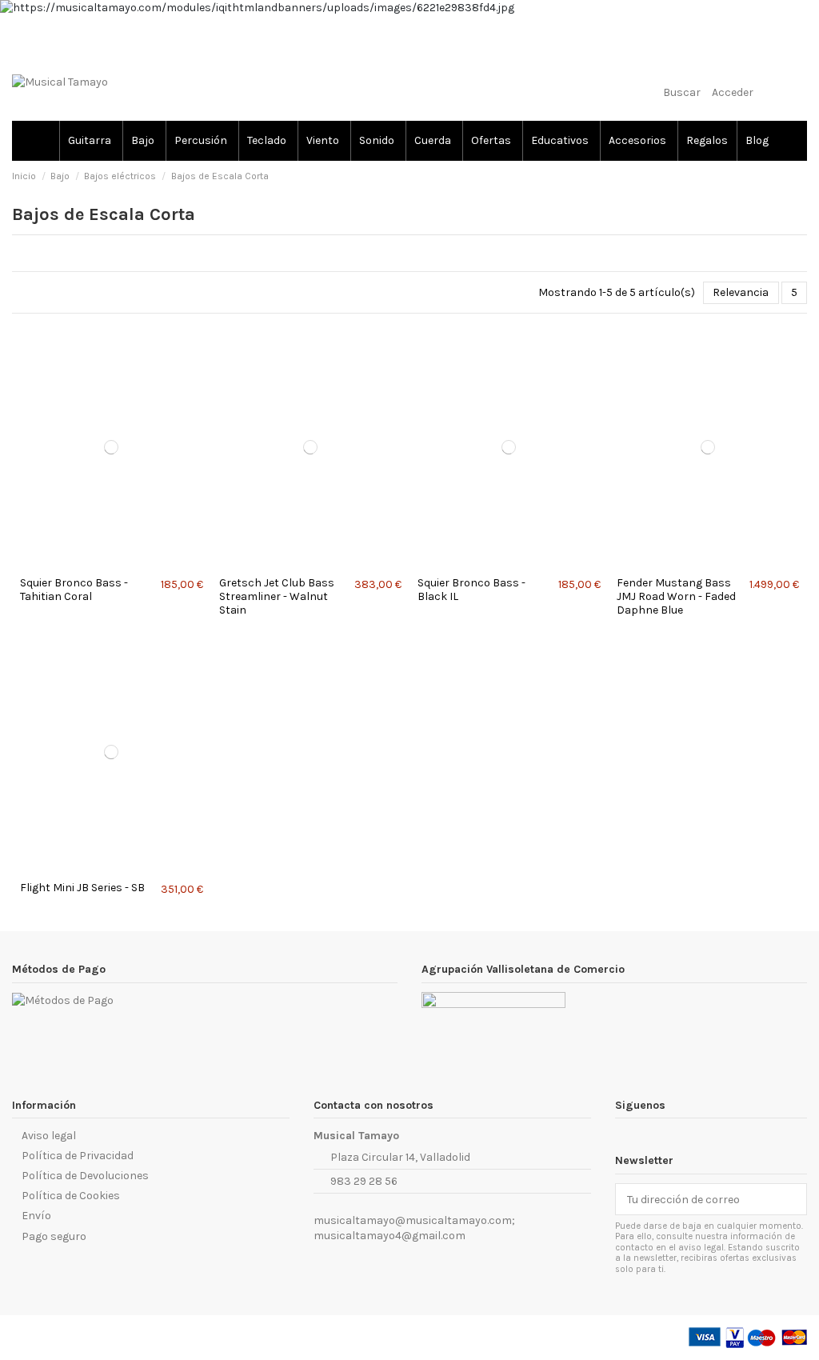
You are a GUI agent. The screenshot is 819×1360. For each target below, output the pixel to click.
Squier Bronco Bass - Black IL (471, 589)
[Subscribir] (795, 1199)
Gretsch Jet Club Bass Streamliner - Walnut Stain (276, 596)
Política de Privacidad (78, 1155)
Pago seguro (54, 1236)
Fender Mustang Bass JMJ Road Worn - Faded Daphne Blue (676, 596)
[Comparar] (106, 563)
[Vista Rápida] (115, 563)
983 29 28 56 (364, 1181)
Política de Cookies (71, 1195)
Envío (36, 1215)
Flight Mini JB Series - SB (82, 887)
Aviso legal (49, 1135)
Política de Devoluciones (85, 1175)
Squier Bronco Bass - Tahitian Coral (74, 589)
